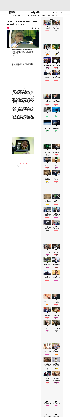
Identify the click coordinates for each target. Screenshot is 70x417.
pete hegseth (47, 167)
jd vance (56, 154)
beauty (47, 330)
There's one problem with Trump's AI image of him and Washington (47, 315)
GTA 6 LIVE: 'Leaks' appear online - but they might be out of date (56, 28)
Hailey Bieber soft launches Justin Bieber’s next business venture (47, 252)
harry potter (47, 267)
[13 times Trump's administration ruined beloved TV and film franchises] (47, 373)
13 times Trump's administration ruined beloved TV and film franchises (47, 379)
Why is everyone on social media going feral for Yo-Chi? (47, 302)
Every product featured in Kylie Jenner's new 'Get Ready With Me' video (47, 328)
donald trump (56, 204)
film (56, 54)
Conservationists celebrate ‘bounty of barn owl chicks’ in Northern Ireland (47, 178)
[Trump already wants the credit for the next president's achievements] (56, 72)
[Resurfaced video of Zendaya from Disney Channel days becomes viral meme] (56, 359)
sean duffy (56, 267)
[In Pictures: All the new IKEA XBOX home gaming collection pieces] (47, 146)
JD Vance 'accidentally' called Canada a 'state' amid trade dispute (56, 152)
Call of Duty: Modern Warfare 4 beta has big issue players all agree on (56, 328)
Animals (47, 204)
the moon (47, 130)
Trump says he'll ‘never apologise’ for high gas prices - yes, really (56, 102)
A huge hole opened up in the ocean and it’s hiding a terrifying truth (56, 115)
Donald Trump (47, 280)
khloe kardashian (56, 382)
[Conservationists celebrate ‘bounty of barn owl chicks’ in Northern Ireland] (47, 172)
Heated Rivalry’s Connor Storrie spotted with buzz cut (56, 278)
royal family (56, 354)
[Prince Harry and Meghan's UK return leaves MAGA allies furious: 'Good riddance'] (56, 346)
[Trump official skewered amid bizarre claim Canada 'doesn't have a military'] (56, 259)
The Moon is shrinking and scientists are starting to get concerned (47, 128)
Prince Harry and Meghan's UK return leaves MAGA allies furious (56, 351)
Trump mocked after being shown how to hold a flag (56, 202)
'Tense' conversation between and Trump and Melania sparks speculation (56, 178)
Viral (39, 15)
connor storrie (56, 280)
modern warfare (56, 330)
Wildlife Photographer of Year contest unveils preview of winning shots (47, 202)
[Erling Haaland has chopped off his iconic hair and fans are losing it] (47, 346)
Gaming (23, 15)
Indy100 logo (35, 12)
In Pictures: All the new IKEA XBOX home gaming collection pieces (47, 152)
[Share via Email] (38, 28)
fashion (47, 54)
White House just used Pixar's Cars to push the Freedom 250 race (47, 278)
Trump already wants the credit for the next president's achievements (56, 78)
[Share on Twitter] (37, 28)
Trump (28, 15)
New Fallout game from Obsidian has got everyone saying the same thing (47, 365)
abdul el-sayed (56, 67)
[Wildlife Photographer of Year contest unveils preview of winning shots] (47, 196)
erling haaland (47, 354)
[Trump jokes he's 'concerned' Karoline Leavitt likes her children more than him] (47, 72)
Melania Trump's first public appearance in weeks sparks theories (47, 28)
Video (49, 15)
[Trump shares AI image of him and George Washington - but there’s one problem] (47, 309)
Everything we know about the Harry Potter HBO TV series (47, 265)
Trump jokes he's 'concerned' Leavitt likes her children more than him (47, 78)
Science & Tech (33, 15)
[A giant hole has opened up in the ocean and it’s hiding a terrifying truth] (56, 109)
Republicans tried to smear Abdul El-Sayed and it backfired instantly (56, 65)
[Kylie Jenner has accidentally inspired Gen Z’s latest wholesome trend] (47, 398)
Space (56, 130)
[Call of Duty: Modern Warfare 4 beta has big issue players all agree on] (56, 322)
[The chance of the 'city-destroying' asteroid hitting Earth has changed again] (56, 122)
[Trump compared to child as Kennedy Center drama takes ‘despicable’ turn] (47, 209)
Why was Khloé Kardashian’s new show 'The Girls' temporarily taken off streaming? (56, 379)
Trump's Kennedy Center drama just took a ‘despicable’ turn (47, 215)
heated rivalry (56, 317)
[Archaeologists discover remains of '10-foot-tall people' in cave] (47, 109)
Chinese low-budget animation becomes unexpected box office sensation (56, 52)
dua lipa (47, 67)
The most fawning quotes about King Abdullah (21, 163)
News (19, 15)
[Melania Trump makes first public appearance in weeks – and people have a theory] (47, 23)
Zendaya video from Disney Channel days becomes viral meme (56, 365)
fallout (47, 368)
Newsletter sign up (57, 12)
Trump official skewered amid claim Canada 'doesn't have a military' (56, 265)
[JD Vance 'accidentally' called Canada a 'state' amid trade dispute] (56, 146)
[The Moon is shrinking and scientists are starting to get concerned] (47, 122)
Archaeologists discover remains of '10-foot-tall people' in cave (47, 115)
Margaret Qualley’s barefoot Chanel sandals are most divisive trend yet (47, 52)
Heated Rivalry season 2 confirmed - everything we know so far (56, 315)
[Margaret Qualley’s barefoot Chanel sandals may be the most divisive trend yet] (47, 46)
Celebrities (43, 15)
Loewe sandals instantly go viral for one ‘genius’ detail (56, 165)
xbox (47, 154)
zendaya (56, 368)
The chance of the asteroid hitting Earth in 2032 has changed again (56, 128)
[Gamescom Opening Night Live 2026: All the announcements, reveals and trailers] (47, 223)
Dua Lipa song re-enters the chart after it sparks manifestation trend (47, 65)
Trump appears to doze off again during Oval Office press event (47, 102)
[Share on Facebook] (35, 28)
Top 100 (14, 15)
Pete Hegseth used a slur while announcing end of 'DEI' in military (47, 165)
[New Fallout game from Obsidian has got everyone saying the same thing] (47, 359)
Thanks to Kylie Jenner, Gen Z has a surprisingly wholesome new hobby (47, 403)
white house (47, 382)
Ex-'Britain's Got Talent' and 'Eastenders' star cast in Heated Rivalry (56, 215)
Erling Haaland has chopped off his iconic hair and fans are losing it (47, 351)
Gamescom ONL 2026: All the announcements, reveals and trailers (47, 228)
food (47, 304)
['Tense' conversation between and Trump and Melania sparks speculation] (56, 172)
